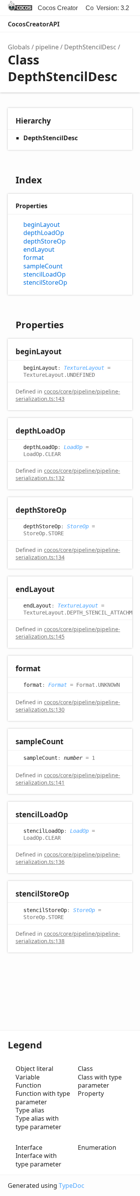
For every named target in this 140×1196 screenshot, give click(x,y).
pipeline (47, 47)
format (33, 258)
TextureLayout (84, 367)
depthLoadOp (43, 233)
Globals (19, 47)
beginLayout (41, 225)
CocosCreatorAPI (34, 24)
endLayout (38, 249)
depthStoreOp (44, 241)
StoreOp (78, 526)
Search (92, 24)
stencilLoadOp (44, 274)
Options (107, 24)
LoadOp (73, 447)
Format (57, 684)
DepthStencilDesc (90, 47)
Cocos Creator (58, 8)
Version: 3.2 (112, 8)
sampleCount (43, 266)
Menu (124, 24)
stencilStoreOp (45, 283)
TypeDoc (71, 1185)
